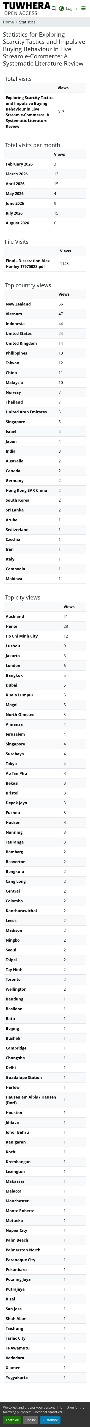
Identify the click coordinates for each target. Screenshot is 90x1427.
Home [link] (8, 22)
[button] (27, 8)
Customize (50, 1420)
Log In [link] (71, 8)
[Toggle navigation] (83, 8)
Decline (30, 1420)
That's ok (12, 1420)
